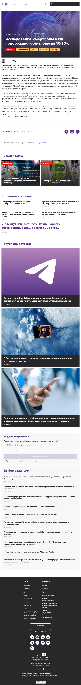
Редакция (45, 589)
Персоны (27, 589)
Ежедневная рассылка (26, 445)
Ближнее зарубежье (30, 615)
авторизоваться (42, 143)
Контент (26, 595)
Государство (28, 599)
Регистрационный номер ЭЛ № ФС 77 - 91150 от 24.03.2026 (40, 664)
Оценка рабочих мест (49, 595)
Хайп (25, 608)
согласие (13, 461)
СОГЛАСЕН (41, 682)
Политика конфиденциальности (49, 599)
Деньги (26, 592)
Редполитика (46, 592)
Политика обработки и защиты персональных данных (49, 605)
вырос (57, 106)
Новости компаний (30, 618)
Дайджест (10, 445)
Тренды (26, 602)
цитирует (53, 83)
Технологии (27, 605)
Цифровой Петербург (31, 612)
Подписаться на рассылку (40, 456)
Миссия (44, 585)
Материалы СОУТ (48, 617)
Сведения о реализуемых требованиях (46, 612)
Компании (27, 585)
